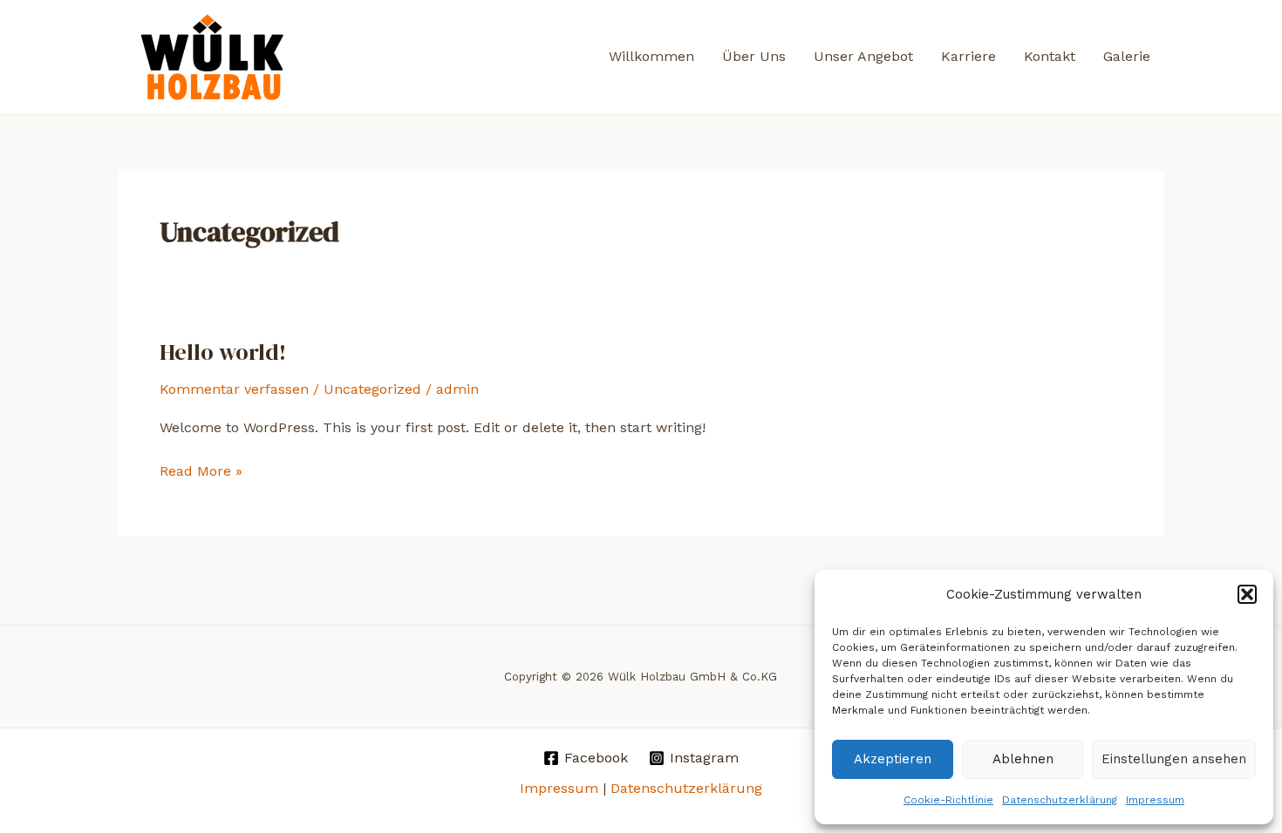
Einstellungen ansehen (1173, 759)
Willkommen (651, 56)
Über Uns (754, 56)
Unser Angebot (863, 56)
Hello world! (223, 352)
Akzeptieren (892, 759)
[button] (1247, 594)
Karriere (968, 56)
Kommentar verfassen (234, 389)
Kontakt (1049, 56)
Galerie (1126, 56)
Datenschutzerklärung (1059, 800)
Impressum (1155, 800)
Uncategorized (372, 389)
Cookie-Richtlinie (948, 800)
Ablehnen (1023, 759)
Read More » (201, 472)
